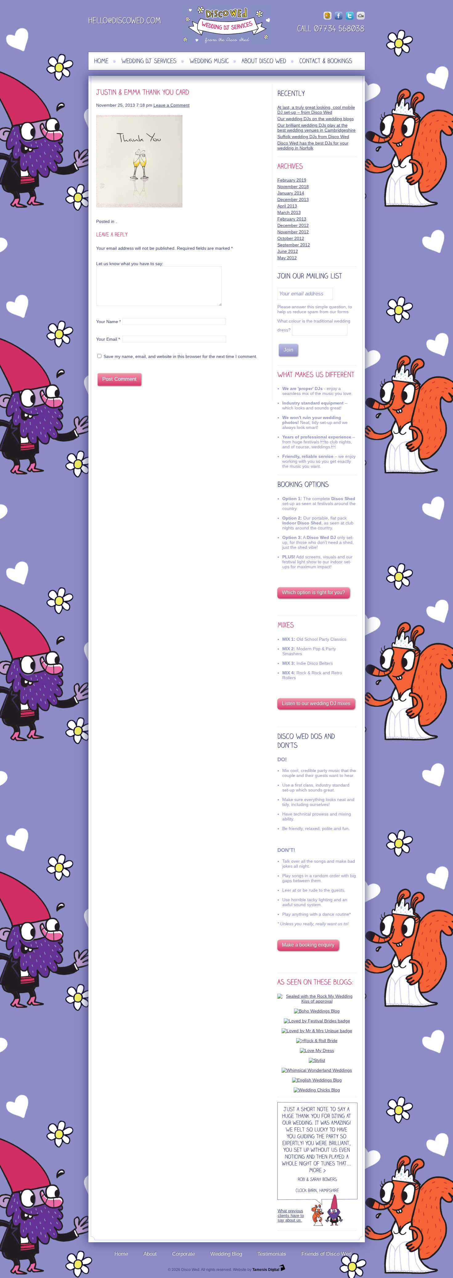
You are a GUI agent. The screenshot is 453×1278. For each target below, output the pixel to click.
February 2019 (291, 180)
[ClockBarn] (306, 1191)
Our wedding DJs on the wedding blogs (315, 118)
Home (121, 1254)
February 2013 (291, 218)
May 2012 (287, 257)
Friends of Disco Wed (326, 1254)
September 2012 (293, 244)
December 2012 (293, 225)
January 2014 (290, 193)
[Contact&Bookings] (325, 61)
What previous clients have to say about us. (291, 1216)
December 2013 (293, 199)
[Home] (101, 61)
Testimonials (271, 1254)
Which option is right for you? (313, 592)
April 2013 (287, 205)
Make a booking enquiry (308, 944)
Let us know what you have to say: (129, 263)
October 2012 (290, 238)
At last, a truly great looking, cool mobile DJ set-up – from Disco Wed (316, 110)
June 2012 (287, 251)
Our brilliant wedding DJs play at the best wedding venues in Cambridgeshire (316, 128)
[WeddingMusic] (209, 61)
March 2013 (289, 212)
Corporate (183, 1254)
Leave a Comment (171, 105)
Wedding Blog (226, 1254)
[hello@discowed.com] (124, 22)
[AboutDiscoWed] (264, 61)
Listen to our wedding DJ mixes (316, 703)
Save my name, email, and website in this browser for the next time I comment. (180, 356)
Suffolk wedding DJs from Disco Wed (313, 136)
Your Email (106, 339)
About (150, 1254)
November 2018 (293, 186)
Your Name (107, 321)
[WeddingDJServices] (149, 61)
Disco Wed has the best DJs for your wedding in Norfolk (313, 145)
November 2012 (293, 231)
